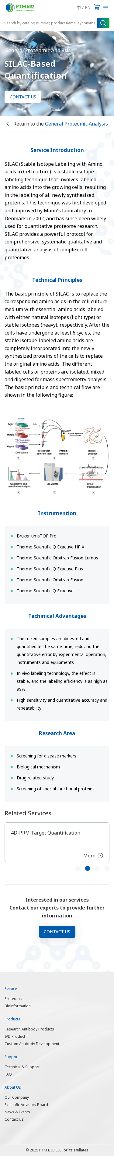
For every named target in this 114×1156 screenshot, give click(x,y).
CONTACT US (23, 97)
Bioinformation (18, 1006)
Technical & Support (22, 1066)
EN (88, 7)
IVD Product (15, 1036)
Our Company (17, 1097)
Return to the (60, 123)
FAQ (8, 1074)
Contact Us (14, 1119)
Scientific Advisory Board (26, 1104)
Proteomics (15, 998)
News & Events (17, 1112)
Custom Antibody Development (32, 1043)
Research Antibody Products (29, 1029)
